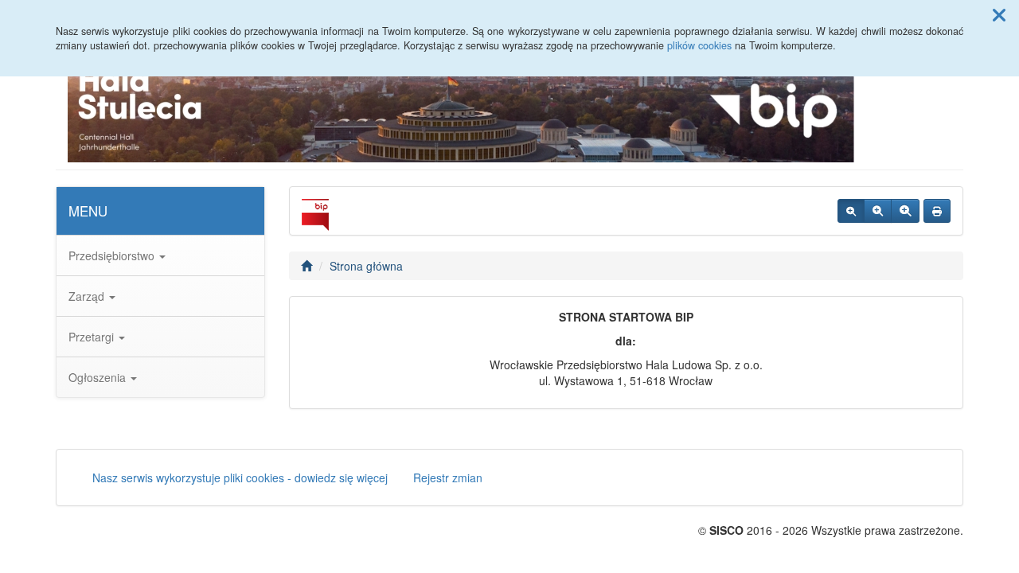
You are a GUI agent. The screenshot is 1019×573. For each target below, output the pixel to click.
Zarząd (87, 296)
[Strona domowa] (306, 266)
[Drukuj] (937, 211)
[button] (999, 14)
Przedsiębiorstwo (113, 255)
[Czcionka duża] (905, 211)
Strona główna (366, 266)
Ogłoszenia (98, 377)
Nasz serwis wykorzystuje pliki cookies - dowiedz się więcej (240, 477)
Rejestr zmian (447, 477)
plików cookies (699, 45)
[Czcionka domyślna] (851, 211)
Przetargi (92, 337)
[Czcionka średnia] (878, 211)
